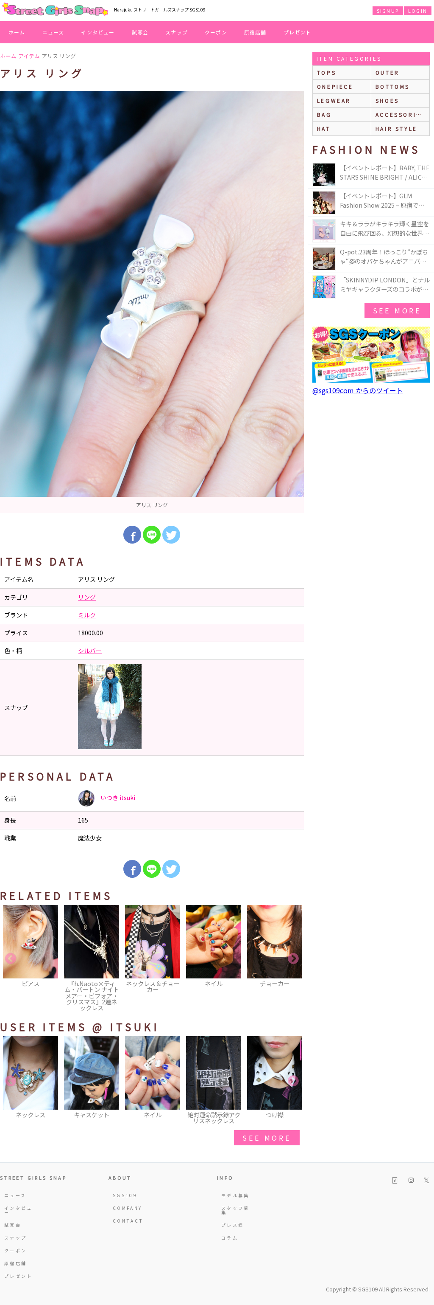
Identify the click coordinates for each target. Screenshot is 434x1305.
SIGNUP (388, 10)
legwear (334, 100)
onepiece (335, 86)
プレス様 (232, 1225)
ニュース (53, 32)
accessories (401, 114)
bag (324, 114)
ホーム (16, 32)
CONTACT (128, 1221)
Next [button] (293, 959)
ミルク (87, 615)
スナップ (176, 32)
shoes (387, 100)
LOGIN (417, 10)
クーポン (216, 32)
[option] (152, 302)
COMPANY (127, 1208)
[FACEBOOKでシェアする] (132, 535)
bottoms (393, 86)
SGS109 (125, 1195)
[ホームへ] (55, 9)
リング (87, 597)
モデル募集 (235, 1195)
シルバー (90, 650)
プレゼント (298, 32)
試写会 (140, 32)
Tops (326, 72)
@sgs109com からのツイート (357, 390)
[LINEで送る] (152, 535)
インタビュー (97, 32)
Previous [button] (10, 959)
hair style (396, 128)
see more (266, 1138)
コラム (229, 1238)
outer (388, 72)
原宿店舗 (255, 32)
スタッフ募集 (235, 1210)
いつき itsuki (117, 797)
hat (324, 128)
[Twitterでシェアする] (171, 535)
